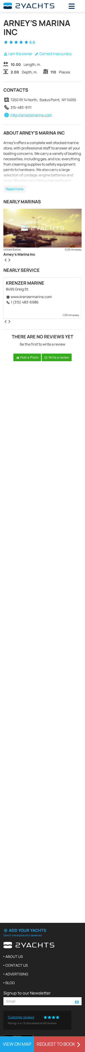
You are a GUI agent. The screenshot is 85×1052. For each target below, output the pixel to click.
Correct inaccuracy (55, 53)
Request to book (56, 1044)
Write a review (58, 357)
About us (14, 956)
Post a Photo (29, 357)
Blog (10, 982)
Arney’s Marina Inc (19, 254)
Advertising (16, 974)
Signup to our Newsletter (27, 993)
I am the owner (19, 53)
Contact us (16, 965)
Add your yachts (27, 930)
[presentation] (5, 259)
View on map (17, 1044)
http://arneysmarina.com (31, 115)
